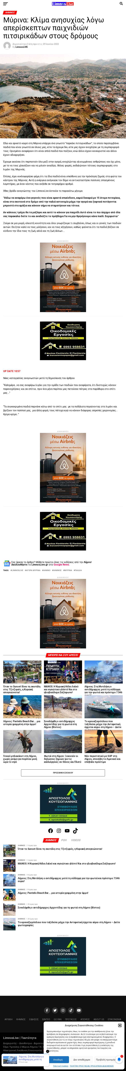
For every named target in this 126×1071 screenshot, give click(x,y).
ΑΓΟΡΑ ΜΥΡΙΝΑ (33, 570)
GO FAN (57, 1019)
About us (99, 1019)
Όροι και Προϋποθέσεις (34, 1058)
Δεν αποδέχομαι (81, 1059)
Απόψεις (85, 1019)
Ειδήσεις (34, 1019)
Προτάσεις (71, 1019)
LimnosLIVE (22, 47)
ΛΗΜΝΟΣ (57, 570)
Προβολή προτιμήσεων (108, 1059)
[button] (119, 1025)
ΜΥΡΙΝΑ (68, 570)
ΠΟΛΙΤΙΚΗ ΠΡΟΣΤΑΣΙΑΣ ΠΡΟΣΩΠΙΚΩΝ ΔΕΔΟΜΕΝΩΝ (92, 1066)
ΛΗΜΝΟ (46, 570)
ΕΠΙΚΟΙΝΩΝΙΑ (114, 1019)
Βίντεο (46, 1019)
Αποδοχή (58, 1059)
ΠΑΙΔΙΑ (78, 570)
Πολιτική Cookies (60, 1066)
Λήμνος (21, 1019)
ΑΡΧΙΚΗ (8, 1019)
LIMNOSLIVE (17, 570)
